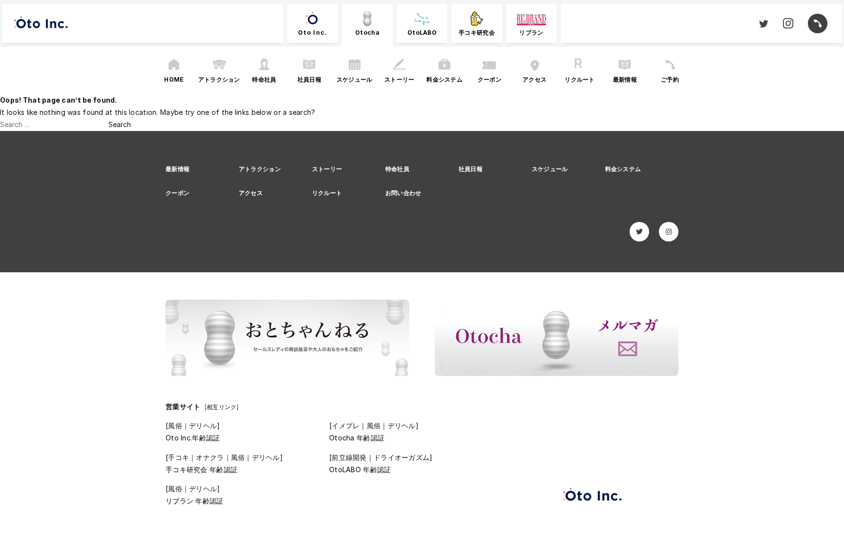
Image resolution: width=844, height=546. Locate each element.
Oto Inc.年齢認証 (193, 438)
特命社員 (397, 169)
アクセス (251, 193)
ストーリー (327, 169)
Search (119, 124)
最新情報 (178, 169)
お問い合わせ (403, 193)
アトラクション (260, 169)
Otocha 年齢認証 (356, 438)
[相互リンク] (222, 407)
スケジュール (550, 169)
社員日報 (471, 169)
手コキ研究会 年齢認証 (201, 469)
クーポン (178, 193)
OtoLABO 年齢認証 (360, 469)
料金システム (623, 169)
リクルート (327, 193)
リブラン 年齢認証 (195, 501)
